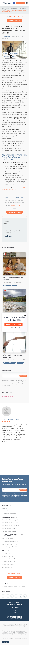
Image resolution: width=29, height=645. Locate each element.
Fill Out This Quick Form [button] (13, 324)
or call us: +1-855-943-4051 (12, 328)
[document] (14, 322)
